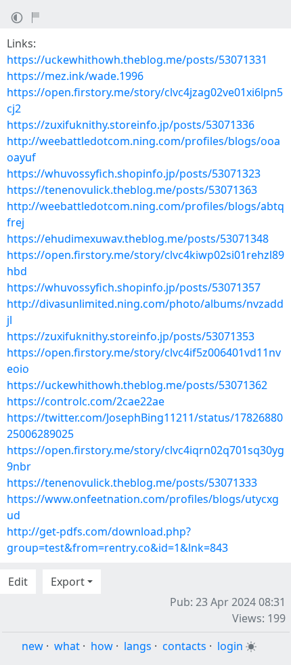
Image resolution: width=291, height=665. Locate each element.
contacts (184, 646)
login (230, 646)
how (102, 646)
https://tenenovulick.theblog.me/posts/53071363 (132, 189)
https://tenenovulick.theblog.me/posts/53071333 (132, 482)
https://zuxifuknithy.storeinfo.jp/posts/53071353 (130, 336)
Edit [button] (18, 581)
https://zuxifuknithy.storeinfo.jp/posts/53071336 (130, 124)
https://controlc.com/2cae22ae (85, 401)
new (32, 646)
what (67, 646)
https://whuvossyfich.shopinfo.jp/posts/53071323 (134, 173)
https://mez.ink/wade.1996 (75, 75)
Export (68, 581)
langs (138, 646)
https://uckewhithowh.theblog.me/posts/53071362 (137, 385)
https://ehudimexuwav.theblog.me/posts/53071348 (138, 238)
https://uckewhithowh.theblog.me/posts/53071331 (137, 59)
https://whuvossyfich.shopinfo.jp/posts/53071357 (134, 287)
